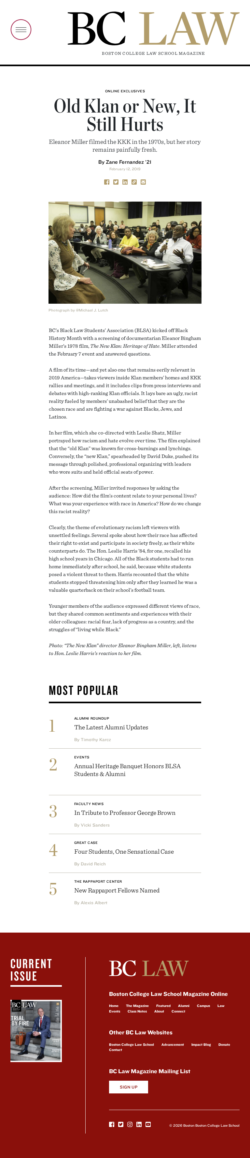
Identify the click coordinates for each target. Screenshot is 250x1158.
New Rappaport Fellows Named (117, 890)
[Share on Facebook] (106, 181)
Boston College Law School (131, 1044)
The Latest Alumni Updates (111, 727)
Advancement (172, 1044)
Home (113, 1005)
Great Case (86, 842)
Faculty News (89, 803)
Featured (163, 1005)
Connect (178, 1011)
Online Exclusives (125, 91)
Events (82, 757)
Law (221, 1005)
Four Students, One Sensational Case (124, 851)
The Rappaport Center (98, 881)
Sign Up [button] (129, 1087)
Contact (115, 1049)
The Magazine (137, 1005)
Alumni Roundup (91, 718)
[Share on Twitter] (115, 181)
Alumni (183, 1005)
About (159, 1011)
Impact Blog (201, 1044)
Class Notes (137, 1011)
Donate (224, 1044)
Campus (203, 1005)
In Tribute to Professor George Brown (124, 812)
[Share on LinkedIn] (125, 181)
